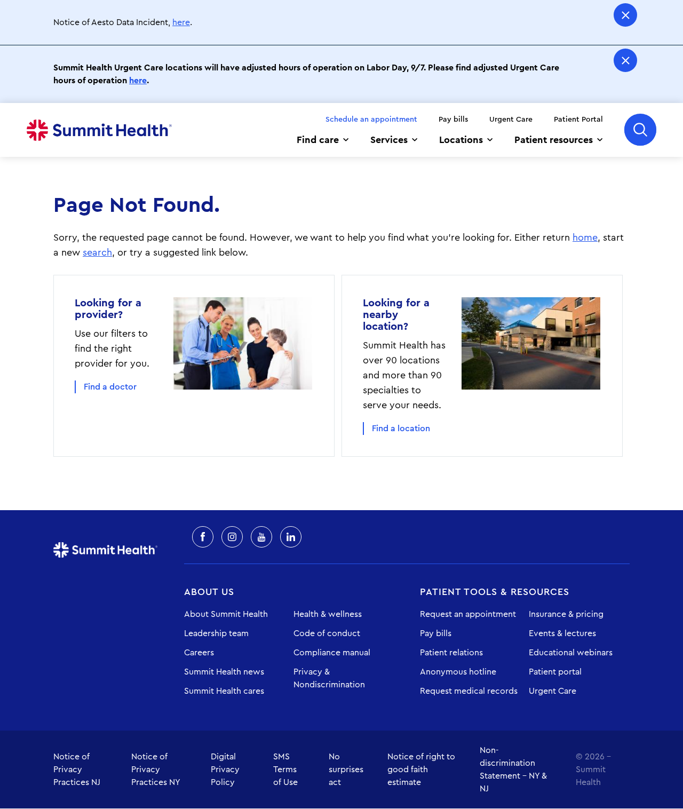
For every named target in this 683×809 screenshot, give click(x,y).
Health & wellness (327, 614)
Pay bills (453, 119)
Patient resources (553, 140)
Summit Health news (224, 672)
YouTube (261, 537)
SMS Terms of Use (285, 769)
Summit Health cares (224, 691)
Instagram (232, 537)
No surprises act (346, 769)
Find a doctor (110, 387)
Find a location (401, 428)
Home (99, 130)
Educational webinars (571, 652)
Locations (461, 140)
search (97, 252)
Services (389, 140)
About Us (209, 592)
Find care (318, 140)
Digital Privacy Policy (225, 769)
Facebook (202, 537)
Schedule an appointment (371, 119)
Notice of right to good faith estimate (421, 769)
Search (640, 130)
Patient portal (555, 672)
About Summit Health (226, 614)
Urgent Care (511, 119)
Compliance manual (331, 652)
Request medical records (469, 691)
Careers (199, 652)
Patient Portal (578, 119)
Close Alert (625, 15)
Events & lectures (562, 633)
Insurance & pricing (566, 614)
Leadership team (216, 633)
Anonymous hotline (458, 672)
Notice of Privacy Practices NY (155, 769)
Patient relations (451, 652)
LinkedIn (290, 537)
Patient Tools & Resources (494, 592)
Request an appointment (468, 614)
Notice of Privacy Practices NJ (76, 769)
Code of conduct (326, 633)
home (585, 237)
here (181, 22)
